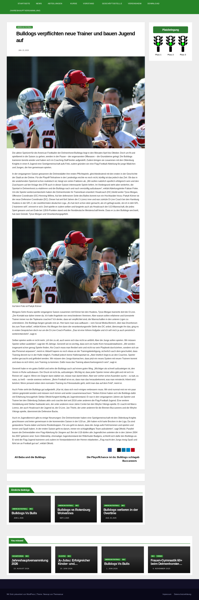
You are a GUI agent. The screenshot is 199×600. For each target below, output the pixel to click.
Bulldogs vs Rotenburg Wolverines (74, 511)
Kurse (73, 3)
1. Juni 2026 (112, 569)
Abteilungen (55, 3)
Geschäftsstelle (112, 3)
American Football (24, 27)
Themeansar (58, 594)
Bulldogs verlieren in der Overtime (121, 511)
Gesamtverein (17, 556)
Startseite (24, 3)
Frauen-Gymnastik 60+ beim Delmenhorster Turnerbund (166, 563)
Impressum (167, 594)
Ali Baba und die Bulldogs (30, 457)
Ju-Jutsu (62, 556)
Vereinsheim (135, 3)
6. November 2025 (161, 569)
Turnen (159, 556)
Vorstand (89, 3)
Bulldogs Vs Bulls (24, 513)
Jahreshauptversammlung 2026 (30, 561)
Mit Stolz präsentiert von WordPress (21, 594)
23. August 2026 (21, 569)
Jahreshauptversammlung (25, 10)
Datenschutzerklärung (182, 594)
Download (153, 3)
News (39, 3)
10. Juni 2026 (66, 569)
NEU (31, 509)
